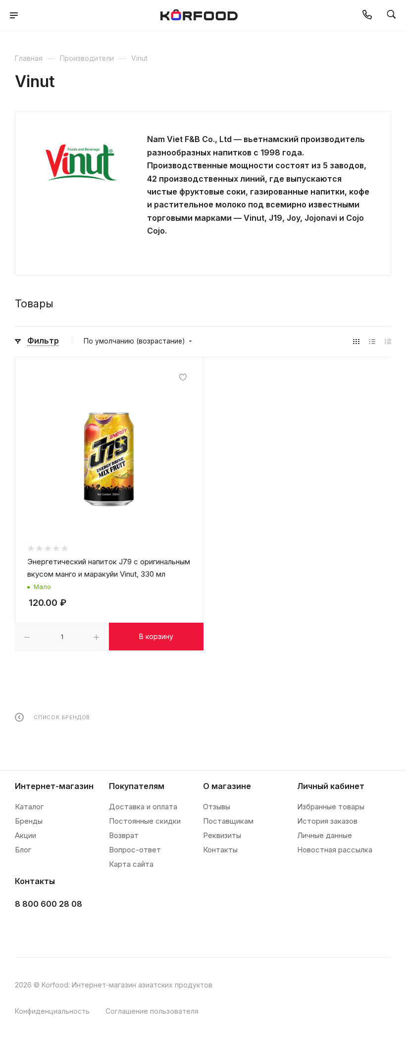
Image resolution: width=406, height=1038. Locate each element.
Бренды (29, 821)
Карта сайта (131, 864)
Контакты (220, 849)
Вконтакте (25, 928)
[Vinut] (81, 162)
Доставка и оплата (143, 806)
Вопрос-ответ (135, 849)
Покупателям (136, 786)
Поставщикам (228, 821)
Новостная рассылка (334, 849)
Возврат (124, 835)
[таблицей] (388, 341)
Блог (23, 849)
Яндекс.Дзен (99, 928)
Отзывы (216, 806)
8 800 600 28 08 (48, 904)
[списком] (372, 341)
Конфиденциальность (52, 1011)
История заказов (327, 821)
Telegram (50, 928)
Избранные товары (330, 806)
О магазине (227, 786)
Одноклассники (75, 928)
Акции (25, 835)
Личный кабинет (330, 786)
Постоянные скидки (145, 821)
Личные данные (324, 835)
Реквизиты (222, 835)
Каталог (29, 806)
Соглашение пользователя (152, 1011)
